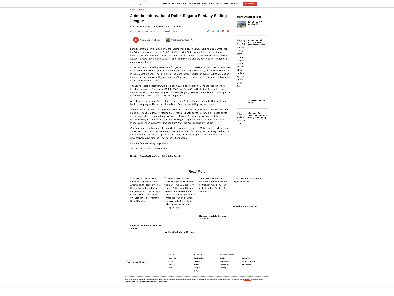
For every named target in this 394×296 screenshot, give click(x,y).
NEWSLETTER (250, 4)
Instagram (197, 268)
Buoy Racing (140, 156)
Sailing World (224, 261)
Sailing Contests (174, 156)
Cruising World (246, 258)
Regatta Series (208, 4)
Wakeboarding (246, 264)
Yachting (223, 268)
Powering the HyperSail (245, 206)
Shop (226, 4)
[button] (208, 31)
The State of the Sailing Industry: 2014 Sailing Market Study (257, 115)
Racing (219, 4)
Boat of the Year (179, 4)
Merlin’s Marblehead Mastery (179, 232)
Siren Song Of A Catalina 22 (255, 23)
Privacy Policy (172, 258)
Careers (170, 268)
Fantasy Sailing (161, 156)
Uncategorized (137, 10)
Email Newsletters (199, 258)
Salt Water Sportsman (248, 261)
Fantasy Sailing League (194, 104)
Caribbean (150, 156)
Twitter (196, 264)
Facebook (197, 261)
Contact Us (171, 264)
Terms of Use (172, 261)
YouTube (196, 271)
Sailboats (166, 4)
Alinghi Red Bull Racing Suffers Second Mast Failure (257, 42)
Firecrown (247, 279)
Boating (222, 258)
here (165, 143)
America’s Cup (194, 4)
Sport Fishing (224, 264)
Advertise (234, 4)
